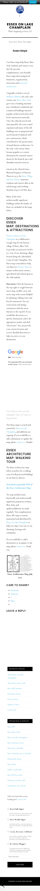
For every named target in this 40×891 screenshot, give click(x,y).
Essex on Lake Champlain (20, 26)
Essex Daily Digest (17, 809)
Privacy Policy (12, 699)
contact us (20, 442)
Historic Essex (23, 267)
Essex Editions (27, 881)
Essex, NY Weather (14, 688)
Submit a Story (13, 704)
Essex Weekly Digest (17, 819)
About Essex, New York (16, 683)
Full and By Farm (14, 759)
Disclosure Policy (14, 694)
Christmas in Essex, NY (16, 780)
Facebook (33, 2)
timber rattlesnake (14, 769)
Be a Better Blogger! (18, 844)
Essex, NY (11, 727)
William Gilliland (13, 96)
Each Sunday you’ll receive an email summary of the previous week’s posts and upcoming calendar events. (20, 825)
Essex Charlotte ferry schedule (19, 753)
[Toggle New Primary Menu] (20, 16)
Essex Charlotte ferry (15, 743)
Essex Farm (11, 764)
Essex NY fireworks (14, 775)
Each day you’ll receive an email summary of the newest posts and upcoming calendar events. (20, 814)
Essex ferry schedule (15, 748)
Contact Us (11, 710)
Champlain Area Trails (16, 786)
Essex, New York (24, 100)
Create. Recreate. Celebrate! (21, 832)
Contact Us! (21, 799)
